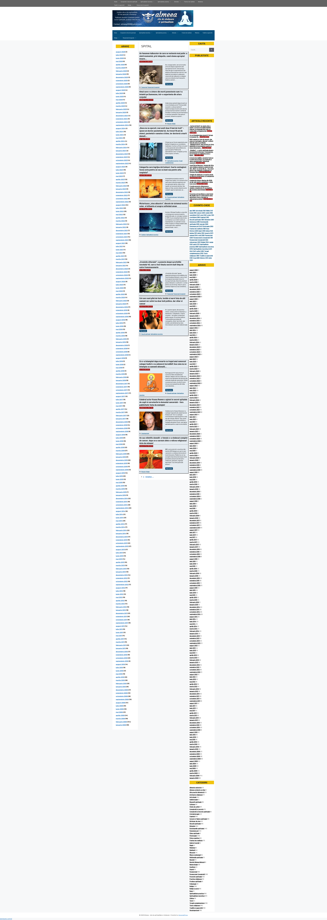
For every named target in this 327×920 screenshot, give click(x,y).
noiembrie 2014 (121, 502)
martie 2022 (120, 221)
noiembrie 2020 (121, 272)
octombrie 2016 (121, 428)
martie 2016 (120, 450)
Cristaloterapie (194, 814)
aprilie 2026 (120, 65)
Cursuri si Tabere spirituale (198, 819)
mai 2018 (119, 368)
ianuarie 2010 (121, 687)
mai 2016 (119, 444)
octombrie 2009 (122, 696)
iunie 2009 (120, 709)
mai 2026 (119, 61)
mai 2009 (119, 712)
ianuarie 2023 (121, 189)
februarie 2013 (121, 569)
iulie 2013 (119, 553)
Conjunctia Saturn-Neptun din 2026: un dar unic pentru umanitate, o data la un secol (201, 182)
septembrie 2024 (122, 125)
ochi (201, 235)
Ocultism (143, 234)
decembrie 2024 (122, 116)
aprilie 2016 (120, 447)
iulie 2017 (119, 399)
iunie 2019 (119, 326)
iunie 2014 (119, 518)
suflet (200, 251)
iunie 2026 (119, 58)
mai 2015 (119, 482)
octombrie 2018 (121, 352)
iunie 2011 (119, 632)
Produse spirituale (195, 881)
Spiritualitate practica (163, 1)
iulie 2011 (119, 629)
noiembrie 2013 (121, 540)
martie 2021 (120, 259)
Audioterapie (194, 799)
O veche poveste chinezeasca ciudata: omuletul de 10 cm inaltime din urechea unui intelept (201, 188)
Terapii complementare (197, 903)
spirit (196, 244)
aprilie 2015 (120, 486)
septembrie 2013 (122, 546)
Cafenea (192, 804)
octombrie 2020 (122, 275)
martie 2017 (120, 412)
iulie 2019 (119, 323)
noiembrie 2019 (121, 310)
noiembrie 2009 (121, 693)
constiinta (195, 215)
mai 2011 (119, 636)
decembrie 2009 (122, 690)
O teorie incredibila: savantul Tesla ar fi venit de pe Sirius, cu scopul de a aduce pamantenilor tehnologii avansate (201, 160)
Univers (204, 258)
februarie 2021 (121, 262)
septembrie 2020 (122, 278)
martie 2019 (120, 336)
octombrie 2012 (121, 581)
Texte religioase (195, 905)
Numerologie (194, 864)
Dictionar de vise (195, 821)
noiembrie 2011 (121, 616)
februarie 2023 (121, 186)
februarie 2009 (121, 722)
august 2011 (120, 626)
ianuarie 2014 (121, 533)
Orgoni (192, 869)
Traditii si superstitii (119, 5)
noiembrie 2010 (121, 655)
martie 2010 (120, 680)
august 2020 (120, 281)
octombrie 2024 (122, 122)
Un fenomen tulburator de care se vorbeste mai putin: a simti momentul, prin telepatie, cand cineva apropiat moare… (163, 56)
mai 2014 (119, 521)
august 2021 (120, 243)
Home (115, 1)
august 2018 (120, 358)
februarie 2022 (121, 224)
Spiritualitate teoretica (146, 1)
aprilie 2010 (120, 677)
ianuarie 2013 (121, 572)
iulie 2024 (119, 131)
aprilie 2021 (120, 256)
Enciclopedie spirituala (197, 828)
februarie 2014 (121, 530)
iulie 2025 (119, 93)
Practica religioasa (196, 879)
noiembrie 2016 (121, 425)
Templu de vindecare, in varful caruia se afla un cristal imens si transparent (202, 175)
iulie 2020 (119, 285)
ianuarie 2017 (121, 419)
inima (209, 231)
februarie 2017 (121, 415)
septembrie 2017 (122, 393)
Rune (191, 891)
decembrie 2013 (122, 537)
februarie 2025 (121, 109)
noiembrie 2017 (121, 387)
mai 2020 (119, 291)
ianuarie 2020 (121, 304)
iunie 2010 (119, 671)
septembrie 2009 (122, 699)
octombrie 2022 (122, 199)
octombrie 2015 (121, 466)
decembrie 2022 (122, 192)
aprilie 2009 (120, 715)
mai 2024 (119, 138)
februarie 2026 (121, 71)
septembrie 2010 (122, 661)
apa (192, 210)
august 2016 (120, 435)
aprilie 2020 (120, 294)
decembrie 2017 (122, 384)
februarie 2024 (121, 147)
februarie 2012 (121, 607)
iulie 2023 (119, 170)
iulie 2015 (119, 476)
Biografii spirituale (172, 393)
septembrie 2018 (122, 355)
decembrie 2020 (122, 269)
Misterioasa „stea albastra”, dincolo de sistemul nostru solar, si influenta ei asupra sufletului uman (163, 204)
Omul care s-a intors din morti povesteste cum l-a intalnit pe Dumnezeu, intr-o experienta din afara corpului (160, 94)
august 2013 (120, 549)
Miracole (169, 123)
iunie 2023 (120, 173)
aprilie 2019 (120, 332)
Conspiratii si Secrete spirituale (129, 1)
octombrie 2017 (121, 390)
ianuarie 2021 (121, 265)
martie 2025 (120, 106)
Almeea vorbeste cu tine (197, 790)
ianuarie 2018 (121, 380)
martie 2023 (120, 183)
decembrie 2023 (122, 154)
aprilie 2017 (120, 409)
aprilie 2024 (120, 141)
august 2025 (120, 90)
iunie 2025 (119, 96)
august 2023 (120, 167)
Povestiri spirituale (172, 197)
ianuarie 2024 (121, 151)
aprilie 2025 (120, 103)
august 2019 (120, 320)
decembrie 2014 (122, 498)
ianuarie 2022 (121, 227)
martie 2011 (120, 642)
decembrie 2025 (122, 77)
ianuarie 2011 (120, 648)
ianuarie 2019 (121, 342)
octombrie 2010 (121, 658)
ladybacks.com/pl (6, 919)
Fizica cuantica (194, 838)
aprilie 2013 (120, 562)
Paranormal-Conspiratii (143, 5)
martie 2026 (120, 68)
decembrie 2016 (121, 422)
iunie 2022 (120, 211)
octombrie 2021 (121, 237)
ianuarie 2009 (121, 725)
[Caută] (211, 50)
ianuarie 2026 (121, 74)
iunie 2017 (119, 403)
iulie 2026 (119, 55)
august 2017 (120, 396)
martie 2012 (120, 604)
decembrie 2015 (121, 460)
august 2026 (120, 52)
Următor (149, 477)
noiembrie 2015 (121, 463)
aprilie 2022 (120, 218)
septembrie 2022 (122, 202)
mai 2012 (119, 597)
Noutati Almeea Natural (197, 862)
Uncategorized (145, 433)
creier (210, 215)
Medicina (200, 1)
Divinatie (176, 1)
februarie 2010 (121, 683)
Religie (129, 5)
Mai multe (169, 84)
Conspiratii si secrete (196, 809)
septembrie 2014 (122, 508)
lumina (193, 233)
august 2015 (120, 473)
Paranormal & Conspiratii (203, 238)
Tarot (191, 901)
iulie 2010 (119, 667)
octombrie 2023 (122, 160)
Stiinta (192, 898)
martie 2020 (120, 297)
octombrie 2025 (122, 84)
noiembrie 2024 (122, 119)
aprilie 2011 (120, 639)
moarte (209, 233)
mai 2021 (119, 253)
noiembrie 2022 (121, 195)
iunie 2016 (119, 441)
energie (204, 224)
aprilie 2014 (120, 524)
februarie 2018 (121, 377)
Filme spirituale (194, 833)
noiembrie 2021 (121, 234)
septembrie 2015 (122, 470)
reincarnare (195, 242)
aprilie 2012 (120, 600)
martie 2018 (120, 374)
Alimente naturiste (195, 787)
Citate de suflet (195, 807)
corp (203, 215)
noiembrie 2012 (121, 578)
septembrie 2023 (122, 163)
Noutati (192, 860)
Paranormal (144, 87)
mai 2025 (119, 100)
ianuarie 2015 (121, 495)
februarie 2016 (121, 454)
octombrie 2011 (121, 620)
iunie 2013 (119, 556)
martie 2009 (120, 718)
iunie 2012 (119, 594)
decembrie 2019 (122, 307)
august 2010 (120, 664)
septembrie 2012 (122, 584)
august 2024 (120, 128)
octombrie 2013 (121, 543)
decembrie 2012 (122, 575)
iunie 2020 (120, 288)
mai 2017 (119, 406)
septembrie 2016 (122, 431)
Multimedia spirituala (196, 857)
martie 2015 (120, 489)
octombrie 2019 (121, 313)
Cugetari (204, 217)
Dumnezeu (195, 222)
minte (200, 233)
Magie (191, 845)
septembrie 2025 (122, 87)
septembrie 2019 (122, 316)
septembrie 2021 (122, 240)
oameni (194, 235)
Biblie (209, 210)
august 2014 (120, 511)
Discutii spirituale (145, 334)
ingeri (201, 231)
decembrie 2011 (121, 613)
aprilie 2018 (120, 371)
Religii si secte (194, 889)
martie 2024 (120, 144)
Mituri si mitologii (195, 855)
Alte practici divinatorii (197, 792)
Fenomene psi (196, 226)
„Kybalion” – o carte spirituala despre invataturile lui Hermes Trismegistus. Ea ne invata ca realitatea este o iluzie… (201, 152)
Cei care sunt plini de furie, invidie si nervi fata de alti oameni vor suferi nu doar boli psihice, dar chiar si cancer (162, 301)
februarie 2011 (121, 645)
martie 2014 (120, 527)
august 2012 (120, 588)
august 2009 (120, 703)
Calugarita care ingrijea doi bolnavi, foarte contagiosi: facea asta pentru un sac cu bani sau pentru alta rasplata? (163, 170)
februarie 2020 (121, 301)
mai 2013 (119, 559)
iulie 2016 (119, 438)
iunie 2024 (120, 135)
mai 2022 (119, 214)
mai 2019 (119, 329)
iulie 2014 (119, 514)
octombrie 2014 (121, 505)
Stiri (193, 251)
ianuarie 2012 (121, 610)
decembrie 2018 (121, 345)
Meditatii (192, 850)
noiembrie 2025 (121, 80)
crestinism (195, 217)
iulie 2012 (119, 591)
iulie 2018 (119, 361)
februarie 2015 (121, 492)
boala (193, 213)
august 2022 (120, 205)
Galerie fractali (194, 843)
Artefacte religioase (196, 795)
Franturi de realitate (189, 1)
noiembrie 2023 (121, 157)
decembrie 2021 (122, 230)
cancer (201, 213)
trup (196, 258)
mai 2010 (119, 674)
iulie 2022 (119, 208)
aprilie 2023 (120, 179)
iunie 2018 (119, 364)
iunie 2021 (119, 250)
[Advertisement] (163, 248)
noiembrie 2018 (121, 348)
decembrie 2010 (122, 652)
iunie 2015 (119, 479)
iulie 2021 (119, 246)
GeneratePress (183, 915)
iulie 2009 (119, 706)
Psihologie (193, 884)
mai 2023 (119, 176)
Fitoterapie (207, 226)
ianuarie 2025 (121, 112)
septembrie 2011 (122, 623)
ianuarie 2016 (121, 457)
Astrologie (201, 210)
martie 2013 (120, 565)
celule (209, 213)
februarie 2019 (121, 339)
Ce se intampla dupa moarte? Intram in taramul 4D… (201, 136)
